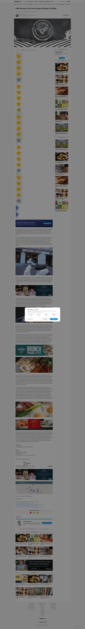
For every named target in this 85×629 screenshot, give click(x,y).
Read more (43, 312)
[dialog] (42, 314)
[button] (30, 319)
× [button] (58, 308)
